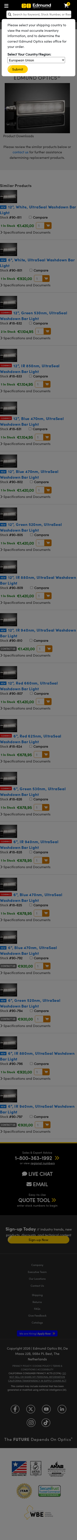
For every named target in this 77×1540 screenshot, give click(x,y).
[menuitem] (7, 5)
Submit (17, 69)
